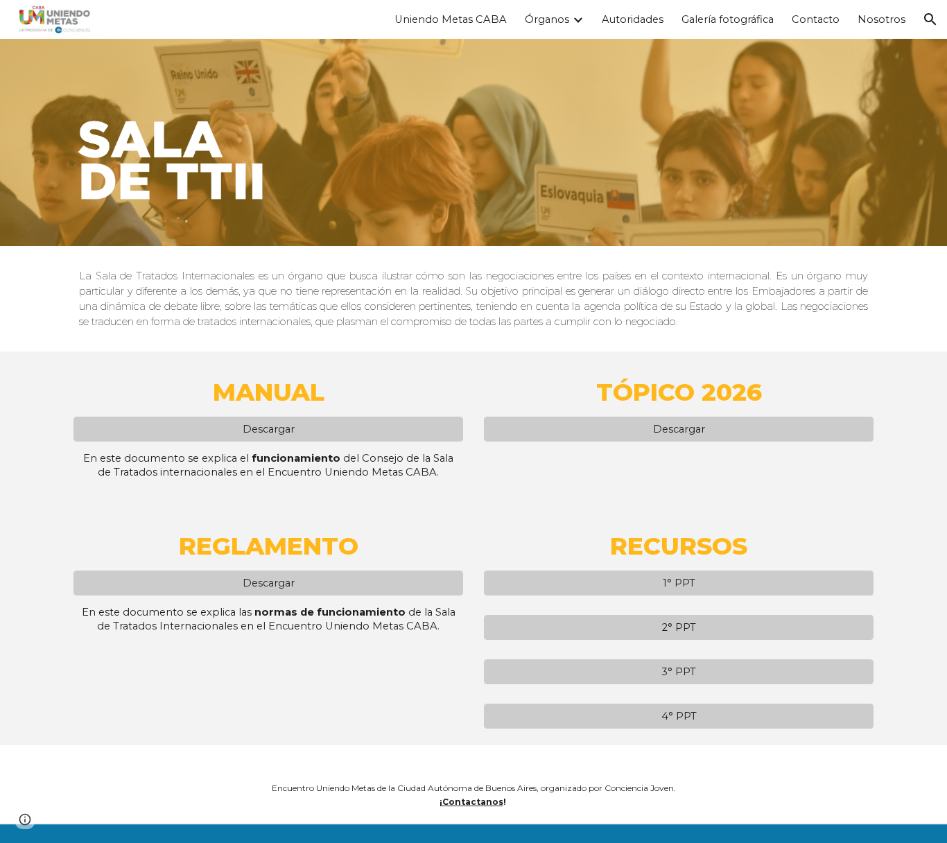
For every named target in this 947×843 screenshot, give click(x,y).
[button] (930, 19)
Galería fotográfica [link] (727, 19)
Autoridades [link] (632, 19)
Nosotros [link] (881, 19)
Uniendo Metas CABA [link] (450, 19)
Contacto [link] (816, 19)
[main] (473, 299)
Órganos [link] (547, 19)
